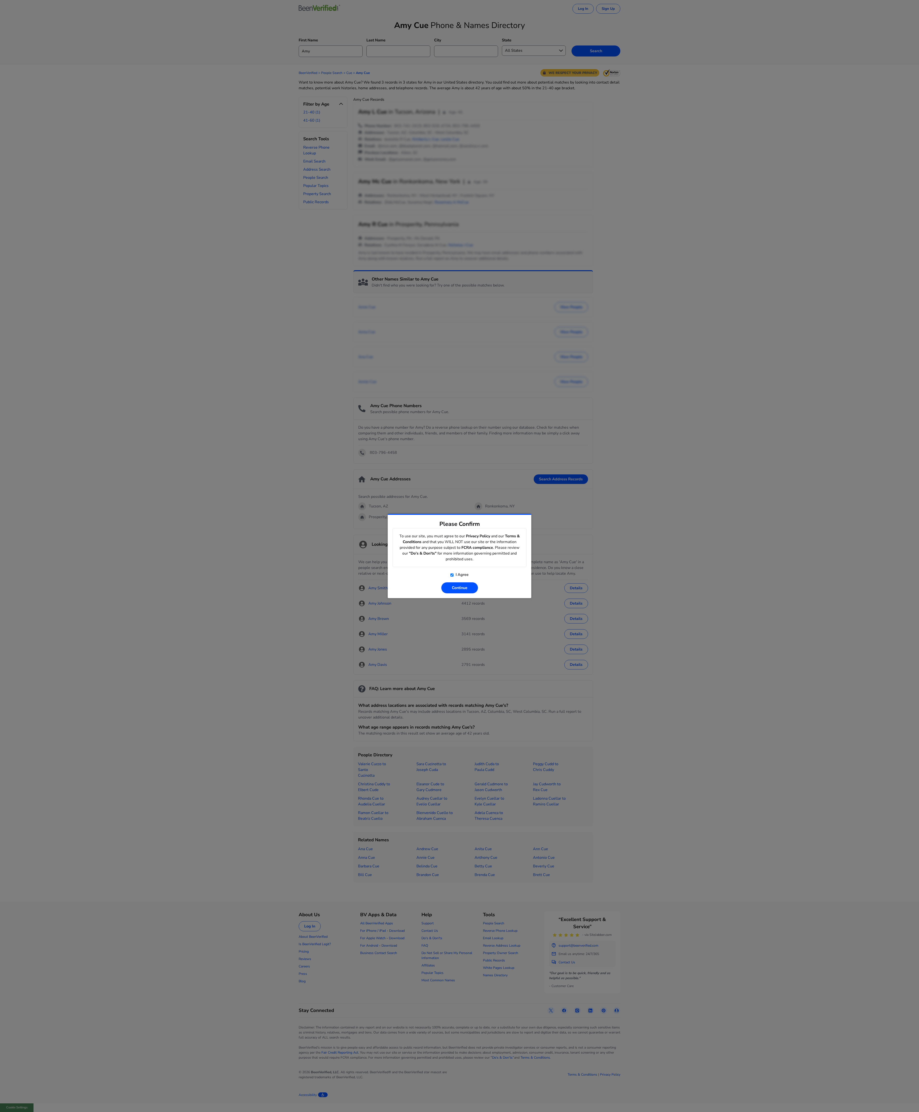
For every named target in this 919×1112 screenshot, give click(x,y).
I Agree (462, 574)
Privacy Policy (478, 536)
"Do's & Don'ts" (423, 553)
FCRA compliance (477, 547)
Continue (459, 587)
